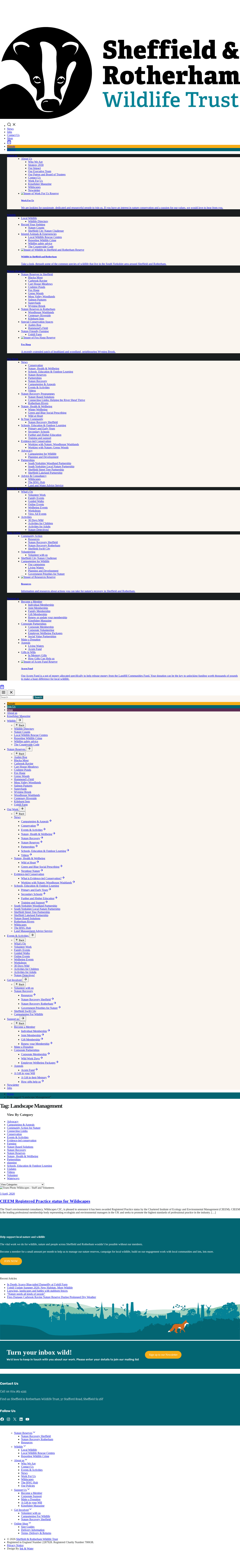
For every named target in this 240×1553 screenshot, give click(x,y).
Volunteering (28, 551)
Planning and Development (43, 456)
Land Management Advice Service (33, 931)
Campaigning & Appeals (42, 384)
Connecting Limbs (17, 1131)
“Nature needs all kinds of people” (26, 1293)
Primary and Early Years (41, 428)
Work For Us (35, 180)
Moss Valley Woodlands (41, 296)
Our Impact (34, 168)
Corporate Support (31, 1496)
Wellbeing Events (38, 507)
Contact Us (13, 135)
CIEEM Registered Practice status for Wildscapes (45, 1201)
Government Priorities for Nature (46, 573)
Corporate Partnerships (33, 623)
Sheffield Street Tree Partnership (46, 469)
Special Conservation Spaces (37, 321)
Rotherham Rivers (38, 403)
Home (10, 1093)
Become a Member (31, 601)
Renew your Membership (35, 1043)
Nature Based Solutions (41, 396)
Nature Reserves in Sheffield (37, 274)
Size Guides (27, 1526)
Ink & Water (26, 1548)
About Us (26, 158)
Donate (11, 146)
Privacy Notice (15, 1545)
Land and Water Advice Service (45, 485)
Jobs (9, 131)
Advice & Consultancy (34, 475)
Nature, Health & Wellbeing (43, 368)
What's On (27, 491)
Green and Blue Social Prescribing (47, 412)
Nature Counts (36, 227)
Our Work (12, 358)
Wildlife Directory (38, 221)
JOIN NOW (11, 1261)
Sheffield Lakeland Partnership (45, 472)
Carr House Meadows (40, 283)
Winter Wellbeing (37, 409)
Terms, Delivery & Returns (36, 1533)
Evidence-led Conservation (36, 441)
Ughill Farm (35, 334)
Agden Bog (34, 324)
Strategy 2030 (36, 164)
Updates (11, 1168)
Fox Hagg (33, 290)
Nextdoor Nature (30, 870)
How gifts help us (31, 1081)
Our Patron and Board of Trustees (47, 174)
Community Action (31, 535)
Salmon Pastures (37, 299)
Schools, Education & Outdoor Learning (50, 371)
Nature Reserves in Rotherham (38, 309)
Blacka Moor (35, 277)
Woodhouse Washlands (41, 312)
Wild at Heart (35, 415)
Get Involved (14, 980)
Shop (10, 138)
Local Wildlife (29, 218)
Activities (26, 517)
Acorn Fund (35, 649)
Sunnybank (34, 302)
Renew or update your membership (47, 617)
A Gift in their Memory (34, 1077)
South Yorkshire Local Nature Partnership (51, 466)
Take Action (14, 532)
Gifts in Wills (28, 652)
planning (12, 1162)
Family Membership (39, 611)
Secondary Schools (38, 431)
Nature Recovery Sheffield (43, 422)
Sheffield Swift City (39, 548)
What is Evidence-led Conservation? (41, 878)
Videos (32, 390)
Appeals (25, 642)
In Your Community (32, 419)
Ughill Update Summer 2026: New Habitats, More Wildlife (40, 1287)
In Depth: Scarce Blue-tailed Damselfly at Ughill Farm (37, 1284)
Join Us (11, 149)
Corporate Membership (41, 626)
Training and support (39, 437)
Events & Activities (39, 387)
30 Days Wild (35, 520)
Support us (13, 598)
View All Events (37, 513)
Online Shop (21, 1523)
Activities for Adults (39, 526)
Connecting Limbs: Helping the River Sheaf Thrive (56, 400)
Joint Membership (38, 607)
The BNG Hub (36, 482)
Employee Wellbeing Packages (45, 633)
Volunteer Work (37, 494)
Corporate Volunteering (41, 630)
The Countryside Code (40, 246)
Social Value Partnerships (42, 636)
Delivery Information (32, 1529)
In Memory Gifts (37, 655)
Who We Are (35, 161)
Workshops (34, 510)
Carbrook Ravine (37, 280)
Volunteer (12, 1175)
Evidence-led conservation (21, 1140)
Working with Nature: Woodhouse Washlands (53, 444)
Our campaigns (36, 564)
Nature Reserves (16, 271)
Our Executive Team (39, 171)
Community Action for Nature (23, 1127)
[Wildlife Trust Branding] (120, 117)
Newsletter (34, 190)
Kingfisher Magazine (39, 183)
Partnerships (35, 377)
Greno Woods (36, 293)
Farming (11, 1143)
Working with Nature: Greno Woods (48, 447)
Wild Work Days (30, 1058)
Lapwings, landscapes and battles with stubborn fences (37, 1290)
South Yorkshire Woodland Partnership (49, 463)
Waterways (13, 1178)
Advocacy (27, 450)
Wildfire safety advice (40, 243)
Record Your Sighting (33, 224)
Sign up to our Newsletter (163, 1354)
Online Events (36, 504)
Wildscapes (34, 187)
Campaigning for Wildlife (42, 453)
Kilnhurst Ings (36, 318)
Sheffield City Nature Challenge (46, 230)
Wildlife (11, 215)
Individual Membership (41, 604)
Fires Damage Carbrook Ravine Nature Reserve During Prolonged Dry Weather (51, 1297)
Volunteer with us (38, 554)
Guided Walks (36, 501)
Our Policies (28, 1485)
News (10, 128)
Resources (34, 539)
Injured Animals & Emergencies (39, 233)
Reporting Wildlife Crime (42, 240)
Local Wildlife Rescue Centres (45, 237)
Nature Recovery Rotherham (44, 545)
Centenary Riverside (39, 315)
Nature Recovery (37, 381)
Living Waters (36, 567)
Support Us (20, 1489)
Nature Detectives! (38, 529)
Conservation (35, 365)
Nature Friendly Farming (35, 331)
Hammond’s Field (38, 328)
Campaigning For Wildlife (28, 1014)
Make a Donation (30, 639)
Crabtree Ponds (36, 286)
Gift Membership (37, 614)
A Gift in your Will (24, 1073)
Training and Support (33, 902)
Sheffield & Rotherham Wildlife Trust (37, 1539)
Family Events (36, 498)
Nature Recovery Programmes (38, 393)
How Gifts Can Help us (41, 658)
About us (12, 155)
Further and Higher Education (44, 434)
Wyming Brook (36, 305)
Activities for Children (40, 523)
